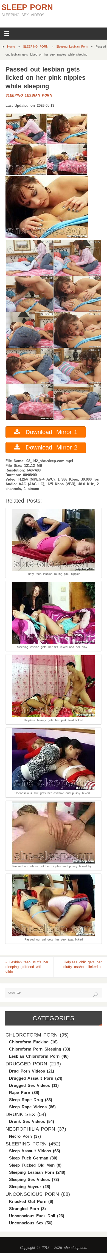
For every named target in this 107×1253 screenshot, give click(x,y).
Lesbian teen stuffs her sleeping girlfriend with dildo (26, 967)
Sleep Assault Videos (30, 1150)
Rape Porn (19, 1092)
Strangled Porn (24, 1208)
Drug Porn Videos (27, 1071)
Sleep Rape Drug (26, 1099)
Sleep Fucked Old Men (32, 1165)
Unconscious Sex (26, 1223)
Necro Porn (20, 1136)
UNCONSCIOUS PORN (32, 1194)
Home (11, 46)
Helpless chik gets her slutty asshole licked (82, 964)
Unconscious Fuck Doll (32, 1215)
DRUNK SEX (20, 1114)
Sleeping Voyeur (25, 1186)
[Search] (95, 994)
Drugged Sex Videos (29, 1085)
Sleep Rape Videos (28, 1106)
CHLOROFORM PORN (31, 1035)
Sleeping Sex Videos (29, 1179)
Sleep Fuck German (28, 1158)
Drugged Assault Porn (31, 1078)
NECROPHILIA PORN (30, 1129)
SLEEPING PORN (35, 46)
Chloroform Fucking (29, 1042)
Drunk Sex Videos (27, 1121)
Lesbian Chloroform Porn (34, 1056)
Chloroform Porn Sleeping (35, 1049)
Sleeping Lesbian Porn (72, 46)
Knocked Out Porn (27, 1201)
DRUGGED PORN (26, 1063)
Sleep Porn (27, 7)
